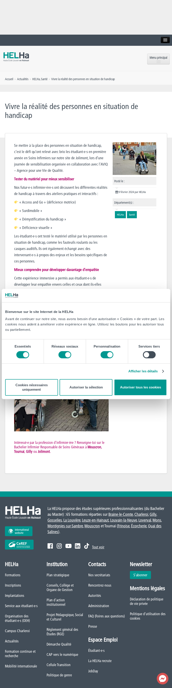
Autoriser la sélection (86, 387)
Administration (98, 606)
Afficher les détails (143, 371)
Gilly (29, 451)
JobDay (93, 671)
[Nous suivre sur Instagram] (59, 546)
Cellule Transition (59, 665)
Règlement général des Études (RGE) (62, 631)
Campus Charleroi (17, 631)
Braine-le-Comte (120, 514)
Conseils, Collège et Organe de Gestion (60, 587)
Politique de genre (59, 675)
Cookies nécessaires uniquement (31, 387)
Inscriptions (13, 585)
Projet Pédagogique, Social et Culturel (65, 616)
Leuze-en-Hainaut (95, 520)
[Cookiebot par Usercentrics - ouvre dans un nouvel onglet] (147, 295)
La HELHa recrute (100, 661)
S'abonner (140, 575)
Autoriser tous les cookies (140, 387)
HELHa (36, 79)
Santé (44, 79)
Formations (12, 575)
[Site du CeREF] (19, 545)
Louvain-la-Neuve (123, 520)
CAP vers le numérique (62, 654)
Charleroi (141, 514)
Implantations (14, 595)
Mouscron (94, 447)
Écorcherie (138, 526)
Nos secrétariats (99, 575)
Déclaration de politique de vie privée (146, 601)
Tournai (19, 451)
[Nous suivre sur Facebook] (50, 546)
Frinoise (123, 526)
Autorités (94, 595)
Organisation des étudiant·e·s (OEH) (17, 618)
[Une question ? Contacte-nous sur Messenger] (162, 678)
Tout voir (98, 547)
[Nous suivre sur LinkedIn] (77, 546)
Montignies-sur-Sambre (65, 526)
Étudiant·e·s (96, 650)
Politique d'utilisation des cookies (148, 616)
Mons (157, 520)
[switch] (64, 354)
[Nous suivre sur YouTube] (68, 546)
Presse (92, 626)
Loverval (144, 520)
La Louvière (71, 520)
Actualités (12, 641)
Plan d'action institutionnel (56, 602)
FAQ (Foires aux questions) (106, 616)
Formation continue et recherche (20, 653)
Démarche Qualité (59, 644)
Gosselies (54, 520)
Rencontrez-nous (99, 585)
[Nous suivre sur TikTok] (86, 546)
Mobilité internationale (21, 666)
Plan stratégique (58, 575)
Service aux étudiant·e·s (21, 606)
